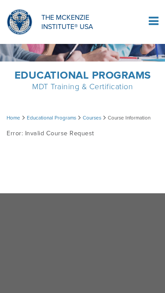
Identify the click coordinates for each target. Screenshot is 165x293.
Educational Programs (51, 118)
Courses (92, 118)
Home (13, 118)
